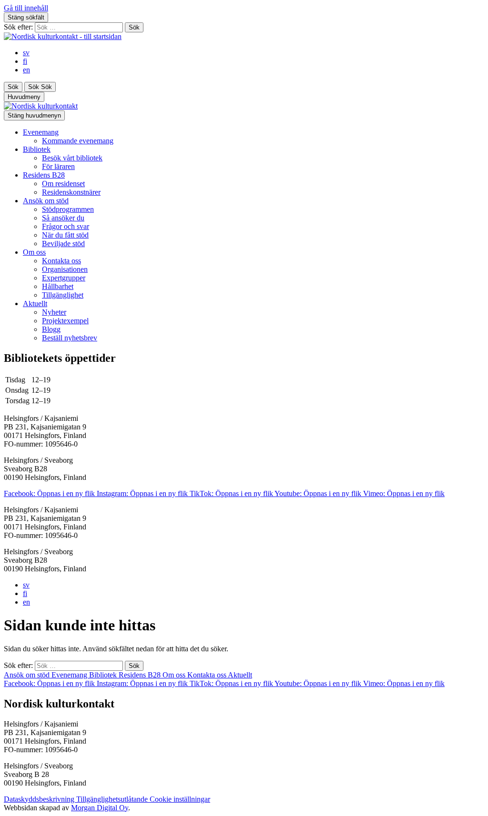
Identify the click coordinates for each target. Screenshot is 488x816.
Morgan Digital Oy (99, 808)
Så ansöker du (63, 218)
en (26, 70)
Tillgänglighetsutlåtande (113, 799)
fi (25, 61)
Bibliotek (37, 149)
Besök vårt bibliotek (72, 158)
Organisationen (65, 269)
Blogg (51, 329)
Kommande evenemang (77, 141)
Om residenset (63, 183)
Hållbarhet (57, 286)
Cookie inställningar (180, 799)
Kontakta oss (61, 261)
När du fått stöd (65, 235)
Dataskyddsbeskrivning (40, 799)
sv (26, 53)
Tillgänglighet (62, 295)
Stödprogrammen (68, 209)
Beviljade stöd (63, 243)
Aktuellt (35, 303)
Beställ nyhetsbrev (69, 338)
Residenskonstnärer (71, 192)
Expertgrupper (63, 278)
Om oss (34, 252)
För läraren (58, 166)
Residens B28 (44, 175)
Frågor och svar (65, 226)
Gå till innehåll (26, 8)
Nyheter (54, 312)
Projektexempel (65, 321)
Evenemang (41, 132)
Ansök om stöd (46, 201)
